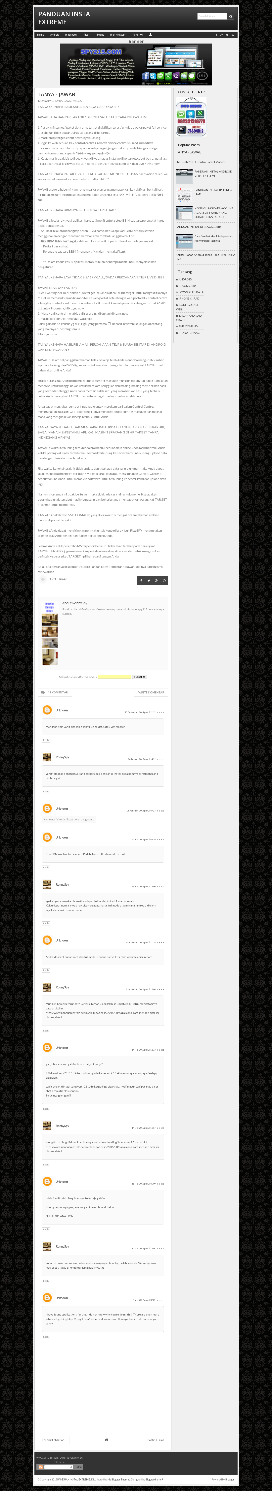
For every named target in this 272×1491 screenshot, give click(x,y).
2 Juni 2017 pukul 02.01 (144, 1300)
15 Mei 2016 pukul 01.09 (144, 1183)
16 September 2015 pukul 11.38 (140, 942)
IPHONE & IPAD (189, 298)
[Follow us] (227, 35)
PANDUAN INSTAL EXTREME (73, 1479)
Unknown (62, 710)
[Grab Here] (150, 35)
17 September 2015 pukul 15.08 (140, 989)
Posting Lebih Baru (53, 1440)
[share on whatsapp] (164, 580)
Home (40, 34)
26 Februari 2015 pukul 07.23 (141, 810)
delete (160, 712)
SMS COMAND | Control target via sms (201, 162)
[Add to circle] (221, 35)
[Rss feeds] (232, 35)
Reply (46, 740)
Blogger (59, 1462)
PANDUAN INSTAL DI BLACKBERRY (199, 226)
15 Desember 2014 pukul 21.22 (140, 712)
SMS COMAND (188, 326)
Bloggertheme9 (154, 1479)
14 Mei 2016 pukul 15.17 (144, 1127)
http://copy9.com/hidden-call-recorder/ (92, 1319)
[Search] (230, 16)
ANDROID (185, 279)
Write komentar (151, 692)
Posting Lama (155, 1440)
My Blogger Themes (119, 1479)
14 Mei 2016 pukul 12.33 (144, 1049)
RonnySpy (62, 757)
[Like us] (217, 35)
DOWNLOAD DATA (191, 292)
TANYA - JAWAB (63, 100)
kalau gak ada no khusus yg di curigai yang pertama (72, 324)
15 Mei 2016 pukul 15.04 (144, 1248)
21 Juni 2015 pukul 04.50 (143, 839)
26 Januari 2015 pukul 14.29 (142, 759)
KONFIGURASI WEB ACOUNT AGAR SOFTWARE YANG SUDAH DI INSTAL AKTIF (214, 212)
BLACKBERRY (188, 285)
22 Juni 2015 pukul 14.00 (143, 886)
